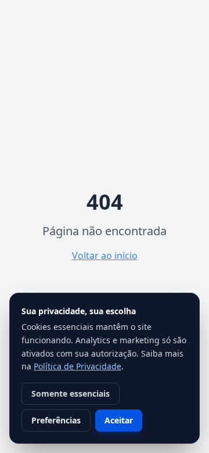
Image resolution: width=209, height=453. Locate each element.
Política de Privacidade (77, 366)
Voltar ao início (105, 255)
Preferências (56, 420)
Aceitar (119, 420)
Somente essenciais (70, 393)
